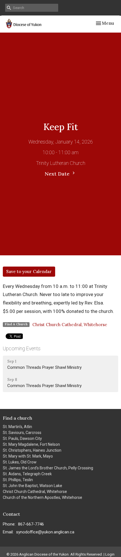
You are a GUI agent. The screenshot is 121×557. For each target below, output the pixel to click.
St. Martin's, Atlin (17, 426)
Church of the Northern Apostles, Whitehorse (42, 497)
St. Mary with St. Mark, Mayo (28, 456)
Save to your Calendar (29, 271)
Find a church (17, 418)
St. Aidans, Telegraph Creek (27, 474)
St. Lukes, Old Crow (20, 462)
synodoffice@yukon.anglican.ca (45, 532)
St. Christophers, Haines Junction (32, 450)
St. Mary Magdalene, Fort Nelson (31, 444)
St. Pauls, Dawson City (22, 438)
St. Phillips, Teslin (18, 480)
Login (110, 554)
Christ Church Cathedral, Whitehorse (69, 324)
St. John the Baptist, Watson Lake (32, 485)
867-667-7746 (31, 524)
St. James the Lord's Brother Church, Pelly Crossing (48, 468)
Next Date (58, 173)
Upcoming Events (22, 348)
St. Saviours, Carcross (22, 432)
